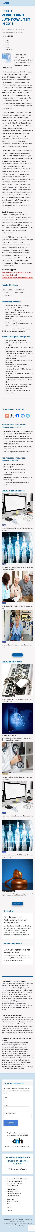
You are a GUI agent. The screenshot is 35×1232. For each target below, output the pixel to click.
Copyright (14, 1224)
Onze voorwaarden (13, 1201)
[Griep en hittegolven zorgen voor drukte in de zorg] (17, 625)
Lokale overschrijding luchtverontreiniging (18, 351)
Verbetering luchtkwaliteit (13, 388)
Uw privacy (22, 1226)
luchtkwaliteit (19, 292)
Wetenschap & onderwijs (9, 735)
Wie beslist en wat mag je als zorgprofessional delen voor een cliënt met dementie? (17, 895)
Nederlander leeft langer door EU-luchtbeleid (19, 354)
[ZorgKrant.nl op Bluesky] (23, 415)
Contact (10, 1203)
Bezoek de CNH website (12, 1146)
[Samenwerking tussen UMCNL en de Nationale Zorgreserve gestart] (17, 547)
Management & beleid (8, 696)
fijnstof (10, 289)
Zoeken (9, 1211)
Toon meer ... (17, 655)
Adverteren (10, 1199)
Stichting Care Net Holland (19, 1219)
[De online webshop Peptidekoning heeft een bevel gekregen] (17, 679)
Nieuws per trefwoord (14, 1193)
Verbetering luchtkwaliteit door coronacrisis (19, 377)
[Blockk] (6, 2)
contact (7, 1068)
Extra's (9, 1207)
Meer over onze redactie (14, 1183)
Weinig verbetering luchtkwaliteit (15, 341)
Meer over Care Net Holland (15, 1179)
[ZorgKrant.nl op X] (12, 415)
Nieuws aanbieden (13, 1195)
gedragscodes (9, 1066)
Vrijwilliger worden (13, 1185)
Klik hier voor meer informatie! (17, 1169)
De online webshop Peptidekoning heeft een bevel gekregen (15, 920)
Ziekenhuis (5, 774)
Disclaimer (6, 1224)
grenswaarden (6, 295)
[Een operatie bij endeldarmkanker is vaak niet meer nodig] (17, 757)
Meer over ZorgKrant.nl (14, 1181)
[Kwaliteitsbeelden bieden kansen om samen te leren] (17, 586)
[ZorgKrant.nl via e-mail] (28, 415)
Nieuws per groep (12, 1191)
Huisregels (21, 1224)
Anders (10, 36)
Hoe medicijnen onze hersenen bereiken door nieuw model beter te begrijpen (17, 739)
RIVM (4, 289)
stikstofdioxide (20, 289)
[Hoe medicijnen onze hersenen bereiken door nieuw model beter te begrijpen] (17, 718)
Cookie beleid (14, 1226)
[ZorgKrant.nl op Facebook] (17, 415)
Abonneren (10, 1123)
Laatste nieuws (12, 1189)
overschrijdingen (7, 292)
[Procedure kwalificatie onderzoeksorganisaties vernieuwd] (17, 508)
